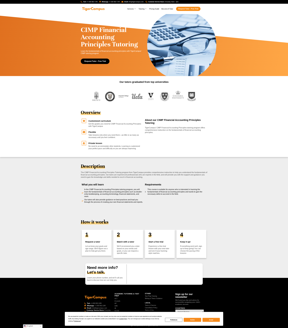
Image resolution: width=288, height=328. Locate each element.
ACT (116, 298)
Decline (192, 320)
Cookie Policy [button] (123, 319)
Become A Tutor (167, 9)
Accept (211, 320)
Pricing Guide (154, 9)
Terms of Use (149, 310)
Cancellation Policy (151, 308)
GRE (116, 306)
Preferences (173, 320)
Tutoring (141, 9)
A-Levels (117, 301)
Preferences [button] (77, 321)
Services (130, 9)
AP (116, 303)
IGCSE (117, 311)
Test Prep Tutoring (151, 296)
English (29, 326)
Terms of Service (150, 305)
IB (115, 308)
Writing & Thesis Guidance (153, 298)
